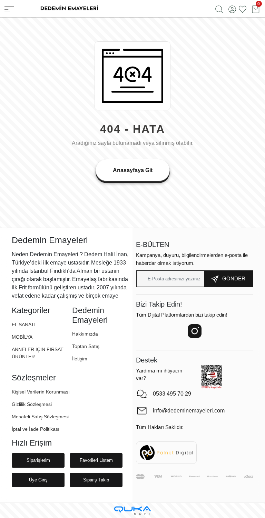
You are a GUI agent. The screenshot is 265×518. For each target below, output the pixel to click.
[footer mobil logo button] (69, 8)
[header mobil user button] (232, 8)
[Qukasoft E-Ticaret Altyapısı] (132, 510)
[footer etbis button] (212, 377)
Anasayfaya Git (133, 170)
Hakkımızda (85, 334)
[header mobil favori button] (242, 8)
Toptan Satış (85, 346)
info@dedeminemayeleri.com (183, 411)
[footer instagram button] (195, 331)
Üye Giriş (38, 479)
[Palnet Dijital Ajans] (166, 452)
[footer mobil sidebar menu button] (9, 8)
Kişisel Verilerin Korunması (41, 392)
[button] (22, 337)
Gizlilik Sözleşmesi (32, 404)
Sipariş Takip (96, 479)
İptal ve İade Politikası (35, 429)
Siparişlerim (38, 460)
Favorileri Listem (96, 460)
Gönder (233, 278)
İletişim (79, 358)
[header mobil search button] (219, 8)
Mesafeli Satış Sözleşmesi (40, 416)
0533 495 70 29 (172, 394)
